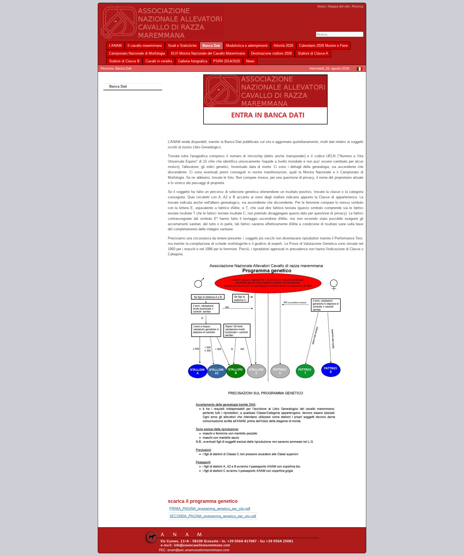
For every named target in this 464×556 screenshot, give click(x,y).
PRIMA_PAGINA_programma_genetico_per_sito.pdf (209, 509)
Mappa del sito (339, 6)
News (321, 6)
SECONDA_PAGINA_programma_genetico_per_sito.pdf (212, 516)
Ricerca (357, 6)
